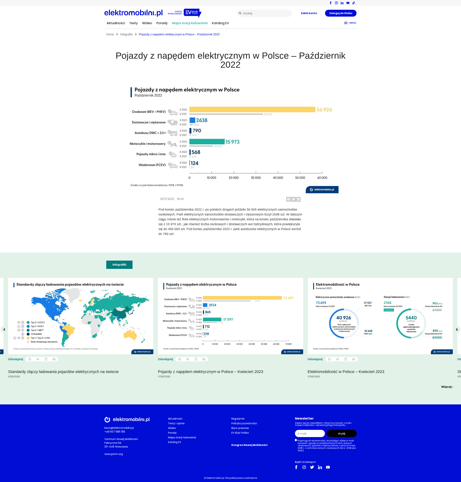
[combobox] (264, 13)
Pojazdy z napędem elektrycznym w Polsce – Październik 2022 (179, 34)
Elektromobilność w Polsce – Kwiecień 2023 (196, 371)
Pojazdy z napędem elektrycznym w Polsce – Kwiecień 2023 (60, 371)
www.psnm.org (113, 454)
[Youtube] (328, 467)
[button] (288, 199)
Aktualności (116, 23)
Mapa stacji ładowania (190, 23)
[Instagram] (304, 467)
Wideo (147, 23)
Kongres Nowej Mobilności (249, 445)
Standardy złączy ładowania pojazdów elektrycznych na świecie (363, 371)
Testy (133, 23)
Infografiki (126, 34)
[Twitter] (312, 467)
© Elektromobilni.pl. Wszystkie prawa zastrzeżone (230, 477)
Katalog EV (220, 23)
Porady (162, 23)
